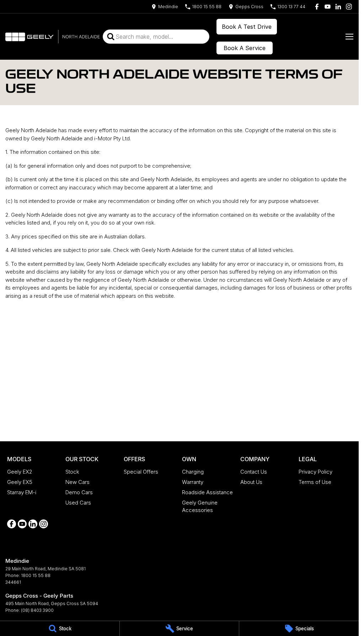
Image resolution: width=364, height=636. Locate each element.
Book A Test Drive (247, 26)
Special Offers (141, 471)
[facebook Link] (316, 6)
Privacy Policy (315, 471)
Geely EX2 (19, 471)
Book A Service (245, 48)
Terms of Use (315, 482)
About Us (251, 482)
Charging (193, 471)
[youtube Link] (327, 6)
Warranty (192, 482)
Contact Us (253, 471)
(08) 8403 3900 (37, 610)
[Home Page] (52, 36)
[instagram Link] (348, 6)
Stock (72, 471)
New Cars (77, 482)
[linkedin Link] (338, 6)
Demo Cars (79, 492)
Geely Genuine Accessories (200, 506)
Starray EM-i (21, 492)
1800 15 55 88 (35, 575)
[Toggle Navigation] (349, 36)
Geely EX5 (19, 482)
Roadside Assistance (207, 492)
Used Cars (78, 502)
